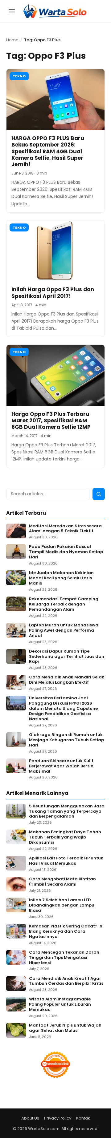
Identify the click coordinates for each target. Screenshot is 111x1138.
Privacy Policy (57, 1118)
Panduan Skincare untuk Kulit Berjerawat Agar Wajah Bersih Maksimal (61, 766)
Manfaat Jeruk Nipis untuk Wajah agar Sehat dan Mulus (65, 1028)
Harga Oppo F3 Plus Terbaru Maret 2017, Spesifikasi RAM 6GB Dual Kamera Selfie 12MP (51, 420)
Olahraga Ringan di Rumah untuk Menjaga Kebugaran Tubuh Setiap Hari (66, 740)
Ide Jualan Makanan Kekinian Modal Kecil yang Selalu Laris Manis (61, 578)
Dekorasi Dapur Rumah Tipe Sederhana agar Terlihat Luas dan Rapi (66, 657)
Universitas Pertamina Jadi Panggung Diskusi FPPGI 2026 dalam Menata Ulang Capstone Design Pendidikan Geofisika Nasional (63, 709)
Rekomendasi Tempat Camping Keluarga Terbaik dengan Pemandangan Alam (63, 604)
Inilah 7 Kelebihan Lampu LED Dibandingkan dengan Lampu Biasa (61, 905)
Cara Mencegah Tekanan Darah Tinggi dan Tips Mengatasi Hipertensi (64, 958)
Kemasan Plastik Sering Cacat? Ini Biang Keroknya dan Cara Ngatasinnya (66, 931)
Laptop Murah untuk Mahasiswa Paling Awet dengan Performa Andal (63, 630)
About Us (30, 1118)
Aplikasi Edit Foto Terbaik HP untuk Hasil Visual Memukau (66, 861)
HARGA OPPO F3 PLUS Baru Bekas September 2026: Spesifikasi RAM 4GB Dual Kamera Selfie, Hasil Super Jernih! (47, 151)
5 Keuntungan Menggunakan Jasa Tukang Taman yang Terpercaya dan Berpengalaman (67, 811)
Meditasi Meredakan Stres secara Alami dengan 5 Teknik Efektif (65, 529)
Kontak (83, 1118)
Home (12, 40)
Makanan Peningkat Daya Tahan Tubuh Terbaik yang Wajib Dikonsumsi (65, 837)
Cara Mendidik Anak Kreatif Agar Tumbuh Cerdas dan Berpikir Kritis (66, 981)
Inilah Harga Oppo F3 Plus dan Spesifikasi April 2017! (52, 293)
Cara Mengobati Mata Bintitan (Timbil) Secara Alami (62, 882)
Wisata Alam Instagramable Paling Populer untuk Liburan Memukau (60, 1004)
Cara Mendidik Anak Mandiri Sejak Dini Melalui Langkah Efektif (66, 680)
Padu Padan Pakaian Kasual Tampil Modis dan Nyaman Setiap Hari (66, 552)
